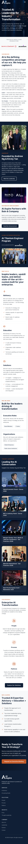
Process (4, 802)
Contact (3, 830)
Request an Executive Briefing (14, 761)
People (3, 800)
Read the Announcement (10, 226)
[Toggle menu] (24, 2)
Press (3, 812)
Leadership (4, 825)
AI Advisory (4, 790)
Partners (4, 827)
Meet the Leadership (9, 178)
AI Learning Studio (6, 793)
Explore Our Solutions (14, 685)
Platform (4, 805)
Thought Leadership (6, 815)
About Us (4, 822)
